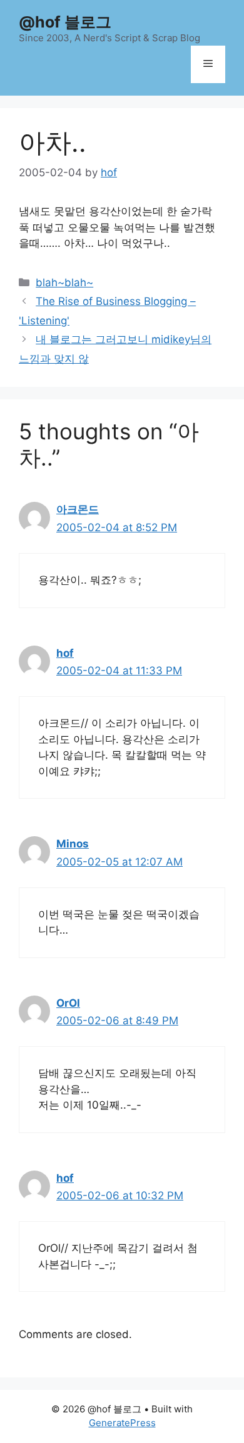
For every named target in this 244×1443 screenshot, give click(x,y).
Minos (72, 843)
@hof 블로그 (65, 21)
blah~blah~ (64, 282)
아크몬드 (77, 509)
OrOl (68, 1003)
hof (65, 653)
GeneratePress (122, 1423)
